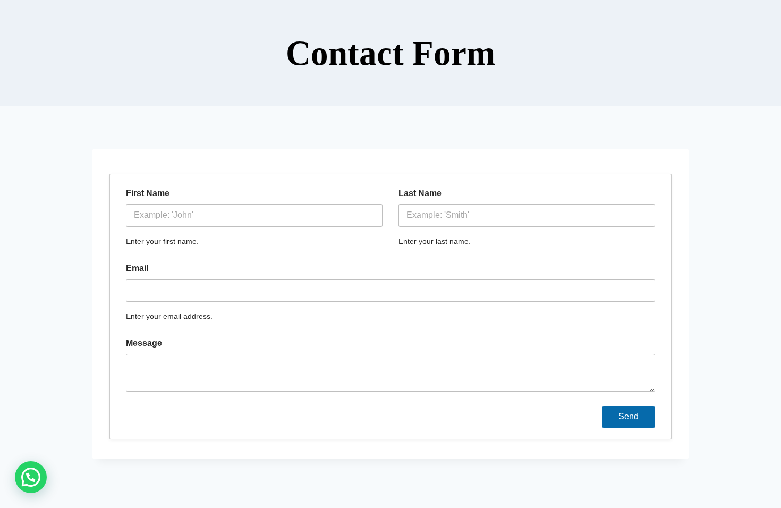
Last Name (420, 193)
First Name (147, 193)
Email (137, 268)
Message (144, 343)
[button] (31, 477)
